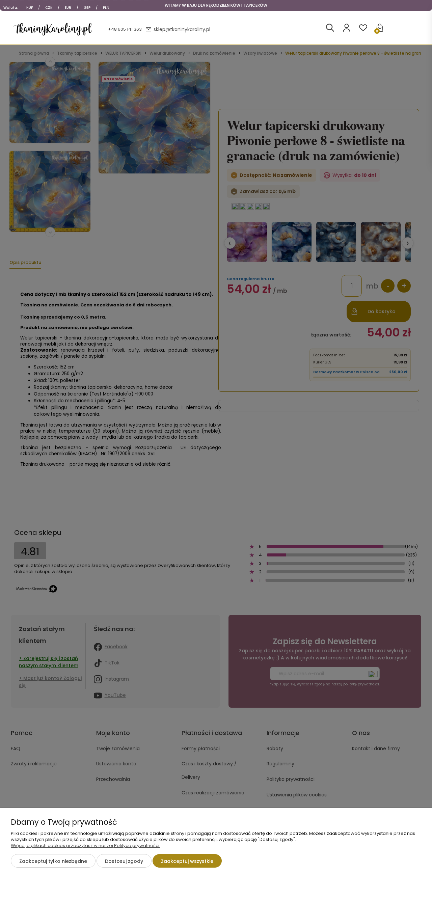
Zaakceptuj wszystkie (187, 861)
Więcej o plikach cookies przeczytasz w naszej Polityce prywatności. (85, 845)
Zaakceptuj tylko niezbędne (53, 861)
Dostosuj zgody (124, 861)
